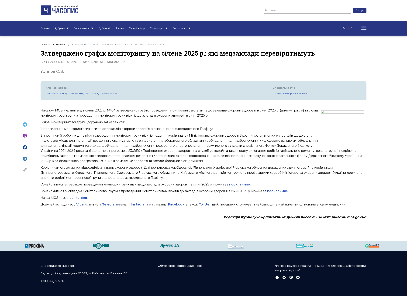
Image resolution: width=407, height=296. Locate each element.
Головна (45, 28)
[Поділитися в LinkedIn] (25, 159)
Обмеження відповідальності (180, 266)
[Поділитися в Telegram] (25, 124)
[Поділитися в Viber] (24, 136)
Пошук (360, 10)
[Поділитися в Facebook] (25, 147)
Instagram (139, 204)
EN (343, 28)
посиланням (239, 184)
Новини (119, 28)
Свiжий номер (137, 28)
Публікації (104, 28)
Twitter (205, 204)
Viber (80, 204)
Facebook (176, 204)
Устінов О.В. (52, 71)
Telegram (110, 204)
